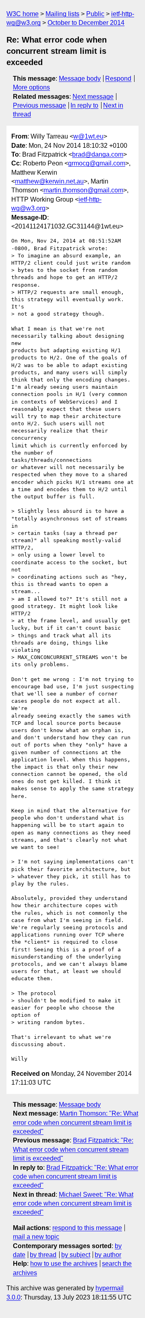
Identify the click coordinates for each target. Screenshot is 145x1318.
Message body (80, 78)
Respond (118, 78)
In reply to (84, 105)
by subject (75, 1254)
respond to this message (87, 1227)
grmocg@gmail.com (96, 163)
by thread (43, 1254)
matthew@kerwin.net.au (49, 181)
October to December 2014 (86, 22)
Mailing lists (62, 13)
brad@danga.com (97, 154)
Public (95, 13)
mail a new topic (36, 1236)
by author (108, 1254)
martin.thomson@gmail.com (83, 190)
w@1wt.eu (88, 136)
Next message (93, 96)
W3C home (22, 13)
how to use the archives (63, 1263)
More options (31, 87)
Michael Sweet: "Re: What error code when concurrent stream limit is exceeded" (73, 1203)
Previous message (39, 105)
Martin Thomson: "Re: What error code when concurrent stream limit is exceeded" (75, 1122)
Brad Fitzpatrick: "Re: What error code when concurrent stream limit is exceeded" (73, 1149)
